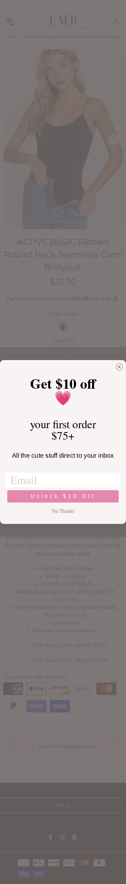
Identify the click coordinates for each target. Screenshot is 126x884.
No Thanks (63, 511)
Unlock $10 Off (63, 496)
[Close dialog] (119, 366)
